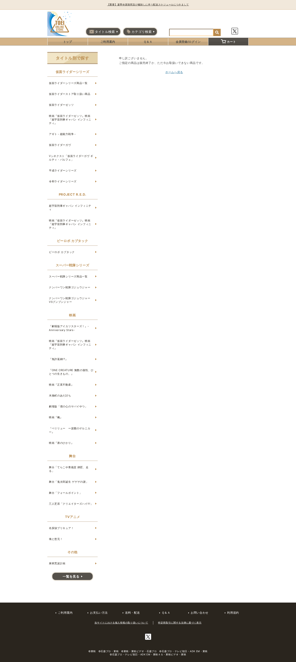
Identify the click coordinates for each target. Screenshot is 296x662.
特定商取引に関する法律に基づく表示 (180, 622)
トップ (67, 41)
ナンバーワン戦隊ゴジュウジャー (69, 287)
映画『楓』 (56, 417)
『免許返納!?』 (58, 359)
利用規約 (233, 612)
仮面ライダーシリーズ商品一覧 (68, 83)
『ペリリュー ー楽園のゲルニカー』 (69, 430)
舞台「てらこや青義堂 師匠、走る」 (69, 469)
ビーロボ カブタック (62, 252)
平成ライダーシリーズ (63, 170)
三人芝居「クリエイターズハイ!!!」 (71, 503)
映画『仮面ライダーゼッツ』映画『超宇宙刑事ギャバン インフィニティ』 (70, 119)
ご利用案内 (107, 41)
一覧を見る (71, 576)
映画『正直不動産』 (61, 384)
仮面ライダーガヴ (60, 144)
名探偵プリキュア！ (61, 528)
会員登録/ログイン (188, 41)
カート (231, 41)
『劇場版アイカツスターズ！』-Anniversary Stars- (69, 328)
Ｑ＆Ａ (148, 41)
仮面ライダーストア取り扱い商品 (69, 93)
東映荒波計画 (57, 563)
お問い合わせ (199, 612)
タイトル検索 (105, 32)
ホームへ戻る (174, 72)
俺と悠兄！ (56, 539)
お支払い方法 (99, 612)
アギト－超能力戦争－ (63, 134)
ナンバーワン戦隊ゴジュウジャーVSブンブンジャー (69, 300)
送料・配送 (132, 612)
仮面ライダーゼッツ (61, 104)
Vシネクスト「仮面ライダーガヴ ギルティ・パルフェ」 (71, 157)
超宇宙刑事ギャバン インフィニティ (70, 207)
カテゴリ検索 (141, 32)
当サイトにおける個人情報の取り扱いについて (121, 622)
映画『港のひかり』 (61, 442)
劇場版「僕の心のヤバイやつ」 (68, 406)
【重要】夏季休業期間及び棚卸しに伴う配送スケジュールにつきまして (148, 4)
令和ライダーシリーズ (63, 181)
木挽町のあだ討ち (60, 395)
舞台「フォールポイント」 (65, 492)
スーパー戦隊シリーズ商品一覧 (68, 276)
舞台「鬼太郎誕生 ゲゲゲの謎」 (69, 481)
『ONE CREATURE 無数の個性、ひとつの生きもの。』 (71, 371)
